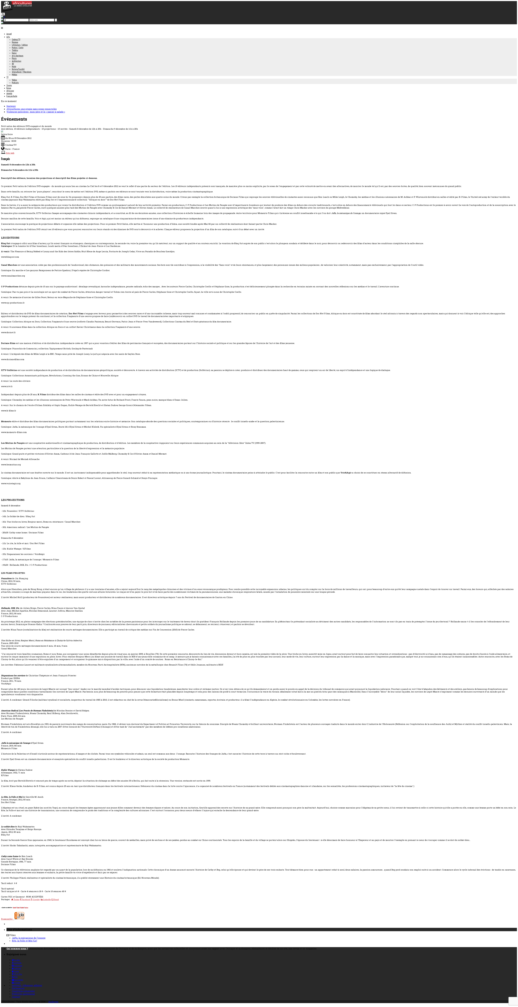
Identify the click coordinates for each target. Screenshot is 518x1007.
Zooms (9, 85)
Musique (15, 42)
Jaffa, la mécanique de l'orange (28, 937)
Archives (53, 1001)
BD (13, 63)
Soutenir (11, 106)
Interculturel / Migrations (21, 72)
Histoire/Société (18, 69)
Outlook (22, 907)
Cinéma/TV (16, 39)
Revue (8, 88)
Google (14, 907)
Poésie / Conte (17, 47)
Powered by (7, 919)
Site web (10, 153)
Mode (14, 66)
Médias (14, 74)
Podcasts (15, 82)
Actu (8, 36)
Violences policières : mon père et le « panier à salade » (35, 111)
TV (7, 77)
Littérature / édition (20, 45)
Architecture (16, 61)
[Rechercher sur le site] (3, 14)
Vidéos (14, 80)
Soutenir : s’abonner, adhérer (27, 985)
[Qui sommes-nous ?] (2, 22)
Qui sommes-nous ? (17, 948)
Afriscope (10, 90)
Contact (16, 996)
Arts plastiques (17, 55)
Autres (26, 907)
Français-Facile (11, 96)
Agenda (9, 93)
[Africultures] (16, 11)
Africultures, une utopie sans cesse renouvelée (31, 108)
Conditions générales (23, 991)
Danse (14, 53)
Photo (14, 58)
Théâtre (15, 50)
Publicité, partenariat (23, 993)
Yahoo (18, 907)
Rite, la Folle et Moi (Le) (24, 940)
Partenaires (18, 988)
